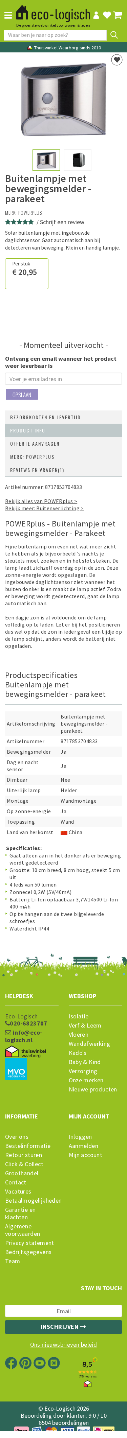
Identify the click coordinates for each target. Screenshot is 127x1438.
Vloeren (79, 1034)
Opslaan (22, 395)
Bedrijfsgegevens (28, 1252)
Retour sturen (23, 1155)
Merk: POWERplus (32, 456)
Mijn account (86, 1155)
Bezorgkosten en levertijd (45, 417)
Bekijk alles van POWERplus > (41, 501)
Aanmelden (84, 1146)
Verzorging (83, 1071)
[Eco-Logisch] (53, 10)
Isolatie (79, 1016)
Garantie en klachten (20, 1213)
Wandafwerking (89, 1043)
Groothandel (21, 1173)
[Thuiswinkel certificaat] (25, 1052)
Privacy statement (29, 1243)
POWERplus (30, 212)
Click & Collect (24, 1164)
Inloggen (80, 1136)
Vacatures (18, 1191)
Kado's (78, 1053)
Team (12, 1261)
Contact (15, 1182)
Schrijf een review (62, 222)
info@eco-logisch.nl (23, 1036)
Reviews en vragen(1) (37, 469)
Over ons (16, 1136)
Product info (27, 430)
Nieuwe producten (93, 1089)
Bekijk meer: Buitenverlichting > (44, 508)
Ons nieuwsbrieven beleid (63, 1344)
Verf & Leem (85, 1025)
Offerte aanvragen (35, 443)
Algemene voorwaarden (22, 1230)
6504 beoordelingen (64, 1423)
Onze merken (86, 1080)
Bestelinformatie (27, 1146)
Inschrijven (60, 1326)
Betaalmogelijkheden (32, 1200)
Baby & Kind (85, 1062)
